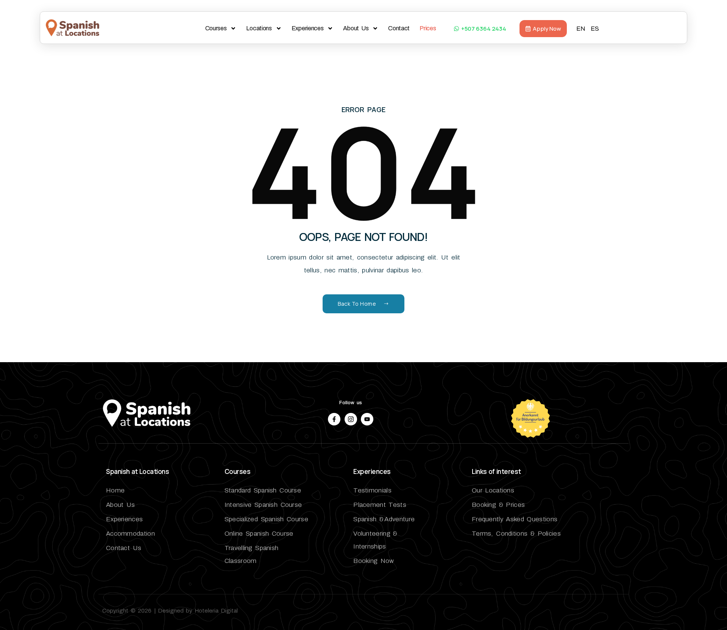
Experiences (308, 28)
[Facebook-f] (334, 419)
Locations (258, 28)
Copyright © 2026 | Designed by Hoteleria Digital (170, 611)
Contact (399, 28)
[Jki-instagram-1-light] (351, 419)
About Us (355, 28)
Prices (428, 28)
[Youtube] (367, 419)
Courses (216, 28)
